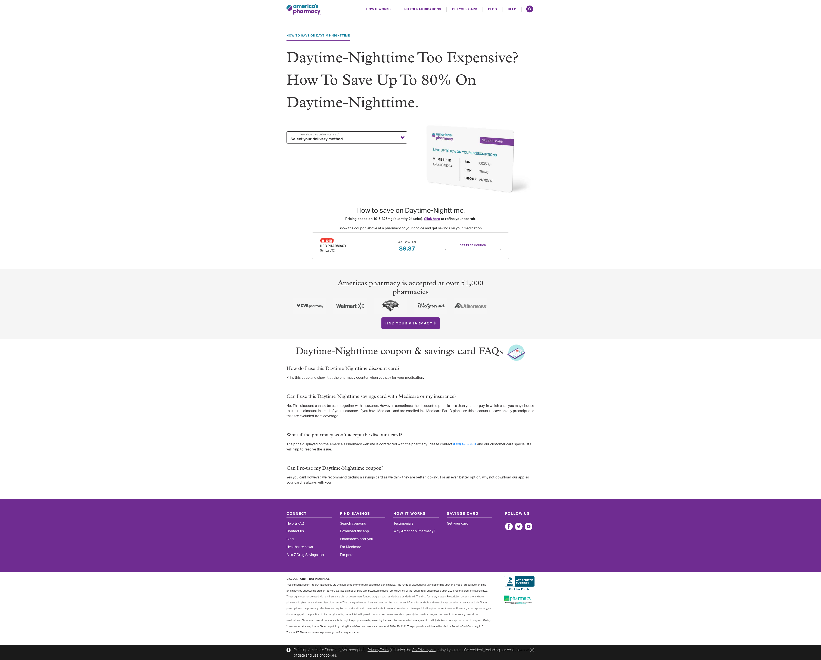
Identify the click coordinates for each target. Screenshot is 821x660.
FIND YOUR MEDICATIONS (421, 9)
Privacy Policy (378, 649)
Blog (492, 9)
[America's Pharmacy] (303, 9)
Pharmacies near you (356, 539)
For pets (346, 555)
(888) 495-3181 (464, 444)
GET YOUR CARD (464, 9)
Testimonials (403, 523)
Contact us (295, 531)
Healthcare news (299, 547)
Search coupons (353, 523)
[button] (346, 137)
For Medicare (350, 547)
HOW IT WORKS (378, 9)
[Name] (509, 526)
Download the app (354, 531)
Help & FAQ (295, 523)
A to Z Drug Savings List (305, 555)
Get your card (457, 523)
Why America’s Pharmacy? (414, 531)
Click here (432, 219)
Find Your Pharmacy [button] (409, 323)
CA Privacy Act (424, 649)
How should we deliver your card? (320, 134)
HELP (512, 9)
